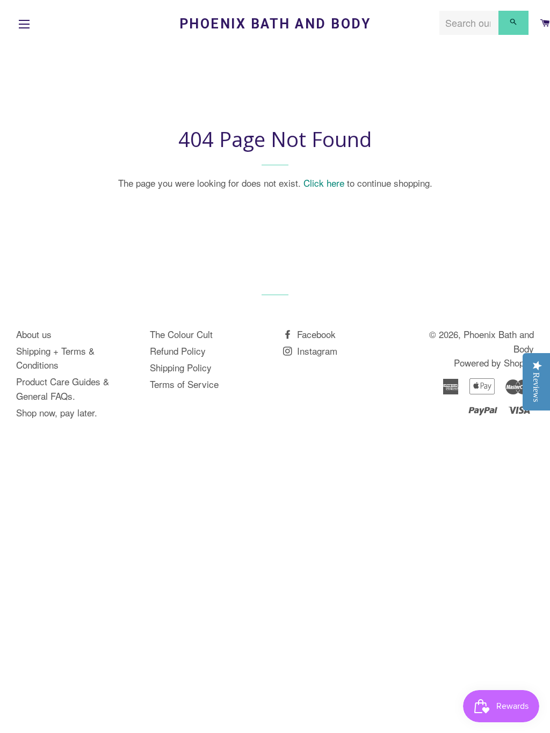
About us (34, 334)
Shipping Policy (181, 367)
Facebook (315, 334)
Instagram (315, 350)
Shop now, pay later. (56, 412)
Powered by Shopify (494, 362)
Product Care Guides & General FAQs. (62, 388)
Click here (323, 182)
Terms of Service (184, 384)
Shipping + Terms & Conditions (55, 358)
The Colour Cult (181, 334)
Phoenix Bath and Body (275, 24)
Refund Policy (178, 350)
